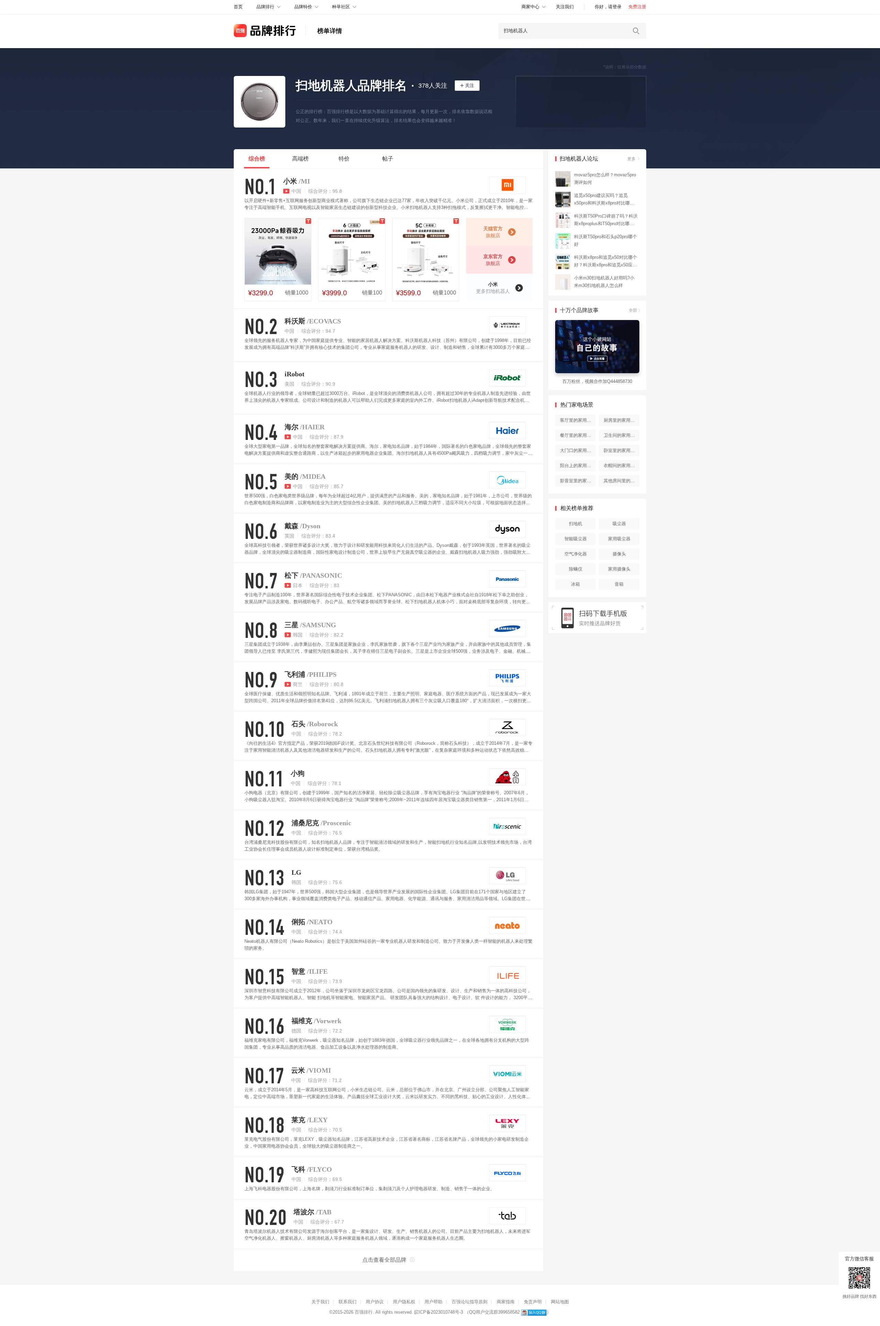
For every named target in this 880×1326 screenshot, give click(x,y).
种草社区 (341, 6)
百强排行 (364, 1312)
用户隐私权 (404, 1301)
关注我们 (565, 6)
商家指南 (506, 1301)
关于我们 (320, 1301)
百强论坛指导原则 (469, 1301)
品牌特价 (303, 6)
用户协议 (375, 1301)
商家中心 (530, 6)
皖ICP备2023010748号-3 (438, 1312)
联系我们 (347, 1301)
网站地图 (560, 1301)
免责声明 (533, 1301)
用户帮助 (433, 1301)
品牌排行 (265, 6)
